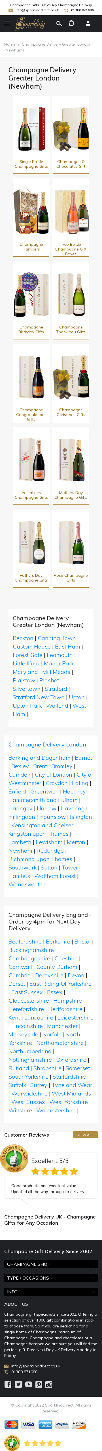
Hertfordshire (65, 1008)
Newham (20, 850)
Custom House (32, 646)
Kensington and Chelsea (43, 825)
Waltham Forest (55, 875)
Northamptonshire (60, 1042)
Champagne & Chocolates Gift (70, 164)
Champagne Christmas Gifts (71, 412)
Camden (19, 774)
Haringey (20, 808)
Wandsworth (25, 884)
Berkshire (58, 941)
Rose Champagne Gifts (71, 578)
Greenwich (44, 791)
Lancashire (38, 1017)
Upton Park (27, 705)
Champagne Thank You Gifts (71, 329)
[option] (51, 1174)
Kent (14, 1017)
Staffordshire (69, 1076)
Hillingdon (21, 816)
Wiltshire (20, 1110)
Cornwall (20, 966)
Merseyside (23, 1034)
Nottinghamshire (30, 1059)
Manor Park (59, 663)
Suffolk (17, 1084)
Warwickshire (29, 1093)
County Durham (56, 966)
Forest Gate (27, 654)
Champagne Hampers (31, 247)
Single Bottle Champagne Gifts (31, 164)
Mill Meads (56, 671)
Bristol (83, 941)
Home (10, 44)
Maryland (25, 671)
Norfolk (51, 1034)
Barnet (83, 757)
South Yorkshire (28, 1076)
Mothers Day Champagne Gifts (71, 495)
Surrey (38, 1084)
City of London (53, 774)
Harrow (46, 808)
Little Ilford (26, 663)
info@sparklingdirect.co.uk (37, 10)
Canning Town (57, 637)
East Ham (67, 646)
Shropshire (47, 1068)
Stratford (56, 688)
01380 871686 (82, 10)
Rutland (18, 1068)
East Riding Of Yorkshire (60, 983)
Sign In (88, 23)
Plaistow (24, 680)
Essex (54, 992)
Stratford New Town (39, 697)
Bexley (20, 766)
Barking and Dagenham (39, 757)
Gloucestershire (28, 1000)
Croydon (57, 782)
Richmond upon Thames (40, 858)
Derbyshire (49, 975)
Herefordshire (26, 1008)
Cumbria (19, 975)
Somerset (78, 1068)
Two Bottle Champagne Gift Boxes (70, 249)
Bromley (62, 766)
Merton (76, 842)
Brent (40, 766)
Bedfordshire (25, 941)
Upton (77, 697)
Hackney (74, 791)
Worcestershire (56, 1110)
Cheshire (66, 958)
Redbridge (50, 850)
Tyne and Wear (72, 1084)
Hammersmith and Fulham (43, 799)
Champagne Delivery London (47, 744)
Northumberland (30, 1051)
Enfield (17, 791)
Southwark (22, 867)
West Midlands (71, 1093)
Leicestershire (76, 1017)
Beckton (23, 637)
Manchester (62, 1025)
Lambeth (19, 842)
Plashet (49, 680)
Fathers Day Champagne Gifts (31, 578)
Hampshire (67, 1000)
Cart (71, 23)
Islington (81, 816)
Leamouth (60, 654)
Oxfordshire (71, 1059)
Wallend (57, 705)
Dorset (16, 983)
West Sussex (28, 1101)
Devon (76, 975)
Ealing (80, 782)
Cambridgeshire (29, 958)
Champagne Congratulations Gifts (31, 414)
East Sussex (27, 992)
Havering (73, 808)
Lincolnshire (27, 1025)
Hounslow (52, 816)
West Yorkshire (68, 1101)
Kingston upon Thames (38, 833)
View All (85, 1135)
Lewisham (49, 842)
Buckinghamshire (31, 949)
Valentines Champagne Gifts (31, 495)
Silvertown (27, 688)
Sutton (49, 867)
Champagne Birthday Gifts (31, 329)
